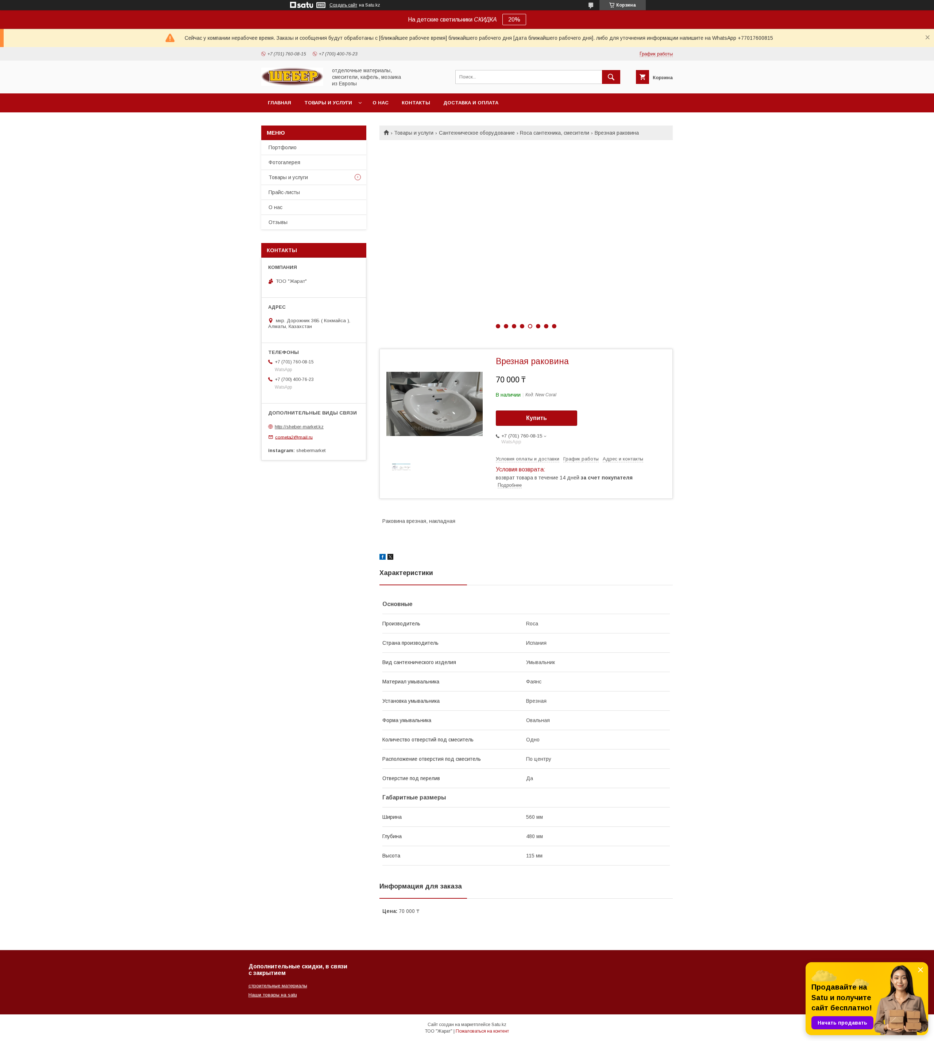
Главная (279, 102)
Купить (536, 418)
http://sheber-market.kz (299, 426)
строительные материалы (277, 985)
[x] (390, 558)
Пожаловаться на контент (482, 1031)
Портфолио (283, 147)
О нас (381, 102)
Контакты (416, 102)
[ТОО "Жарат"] (292, 84)
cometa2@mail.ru (294, 437)
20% (514, 19)
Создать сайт (343, 5)
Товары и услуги (328, 102)
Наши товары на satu (272, 995)
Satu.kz (498, 1024)
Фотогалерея (284, 162)
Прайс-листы (284, 192)
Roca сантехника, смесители (554, 133)
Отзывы (278, 222)
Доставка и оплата (470, 102)
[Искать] (611, 77)
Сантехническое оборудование (477, 133)
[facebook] (382, 558)
